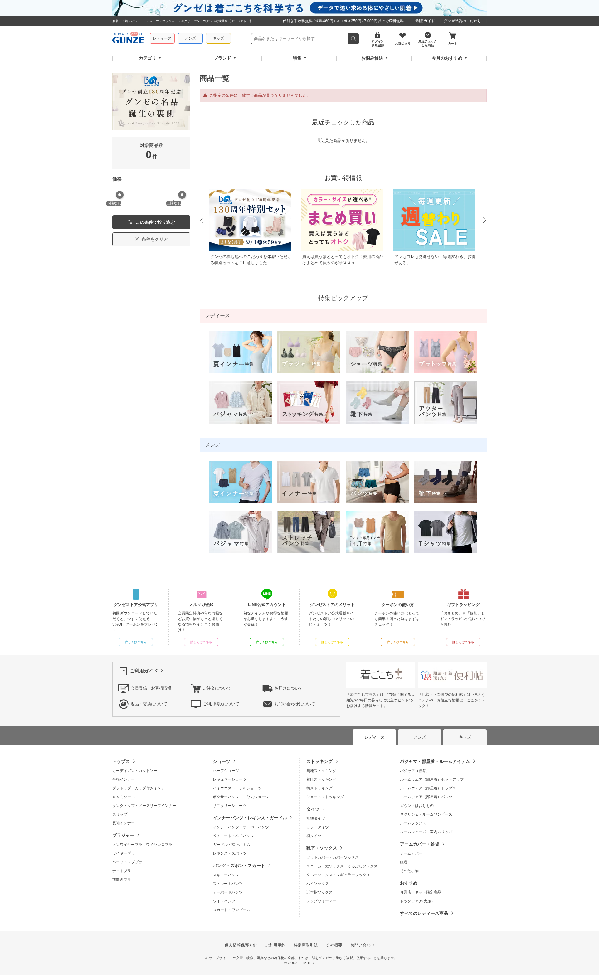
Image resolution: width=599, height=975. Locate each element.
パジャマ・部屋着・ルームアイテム (435, 761)
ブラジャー (123, 835)
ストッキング (319, 761)
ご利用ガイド (423, 21)
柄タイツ (313, 836)
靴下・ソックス (321, 848)
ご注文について (217, 688)
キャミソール (123, 797)
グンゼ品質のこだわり (462, 21)
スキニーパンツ (226, 875)
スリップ (119, 814)
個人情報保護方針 (241, 945)
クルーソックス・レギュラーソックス (338, 875)
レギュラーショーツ (229, 779)
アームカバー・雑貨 (419, 844)
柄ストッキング (319, 788)
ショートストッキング (325, 797)
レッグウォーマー (321, 901)
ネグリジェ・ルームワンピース (426, 814)
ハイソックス (317, 883)
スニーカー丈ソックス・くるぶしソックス (341, 866)
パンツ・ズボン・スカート (239, 865)
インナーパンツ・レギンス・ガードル (250, 817)
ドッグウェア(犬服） (417, 901)
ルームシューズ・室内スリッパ (426, 832)
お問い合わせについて (295, 703)
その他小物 (409, 871)
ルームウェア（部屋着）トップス (428, 788)
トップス (121, 761)
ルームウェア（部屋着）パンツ (426, 797)
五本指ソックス (319, 892)
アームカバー (411, 853)
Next (485, 220)
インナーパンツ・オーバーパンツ (241, 827)
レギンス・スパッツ (229, 853)
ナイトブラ (121, 871)
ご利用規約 (275, 945)
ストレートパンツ (228, 883)
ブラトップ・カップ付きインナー (140, 788)
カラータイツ (317, 827)
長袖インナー (123, 823)
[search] (353, 38)
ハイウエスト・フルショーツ (237, 788)
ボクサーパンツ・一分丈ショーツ (241, 797)
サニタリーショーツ (229, 805)
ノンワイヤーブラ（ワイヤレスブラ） (144, 844)
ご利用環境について (221, 703)
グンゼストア (128, 38)
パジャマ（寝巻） (415, 771)
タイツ (312, 809)
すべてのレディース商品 (424, 913)
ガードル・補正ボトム (231, 844)
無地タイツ (315, 818)
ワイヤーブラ (123, 853)
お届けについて (289, 688)
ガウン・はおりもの (417, 805)
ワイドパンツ (224, 901)
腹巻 (403, 862)
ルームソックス (413, 823)
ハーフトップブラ (127, 862)
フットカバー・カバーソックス (332, 857)
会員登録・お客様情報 (151, 688)
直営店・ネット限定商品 (420, 892)
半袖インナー (123, 779)
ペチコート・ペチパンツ (233, 836)
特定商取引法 (306, 945)
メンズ (190, 38)
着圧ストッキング (321, 779)
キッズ (218, 38)
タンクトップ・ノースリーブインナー (144, 805)
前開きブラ (121, 879)
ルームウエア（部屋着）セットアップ (432, 779)
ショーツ (221, 761)
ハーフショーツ (226, 771)
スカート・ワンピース (231, 910)
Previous (201, 220)
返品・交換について (149, 703)
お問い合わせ (362, 945)
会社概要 (334, 945)
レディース (162, 38)
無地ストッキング (321, 771)
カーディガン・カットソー (134, 771)
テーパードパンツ (228, 892)
